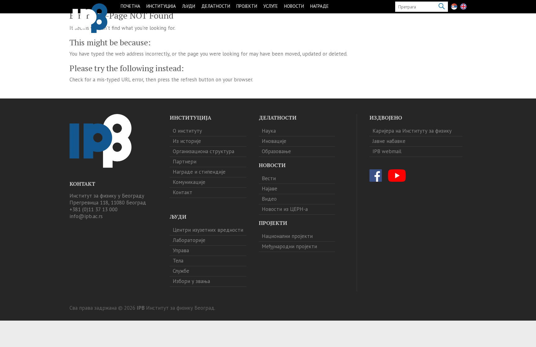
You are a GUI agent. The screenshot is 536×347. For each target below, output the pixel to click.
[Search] (442, 6)
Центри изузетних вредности (208, 229)
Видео (269, 198)
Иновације (274, 141)
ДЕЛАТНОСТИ (215, 6)
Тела (178, 260)
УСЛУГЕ (270, 6)
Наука (269, 130)
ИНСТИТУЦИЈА (161, 6)
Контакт (182, 192)
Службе (181, 270)
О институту (187, 130)
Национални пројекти (287, 236)
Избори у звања (191, 281)
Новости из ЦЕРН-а (285, 209)
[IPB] (89, 18)
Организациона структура (203, 151)
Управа (181, 250)
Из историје (187, 141)
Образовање (276, 151)
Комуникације (189, 182)
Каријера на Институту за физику (412, 130)
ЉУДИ (188, 6)
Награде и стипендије (199, 171)
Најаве (269, 188)
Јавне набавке (389, 141)
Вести (269, 178)
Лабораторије (189, 240)
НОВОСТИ (294, 6)
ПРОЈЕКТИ (246, 6)
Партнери (184, 161)
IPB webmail (387, 151)
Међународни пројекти (289, 246)
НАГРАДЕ (319, 6)
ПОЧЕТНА (130, 6)
